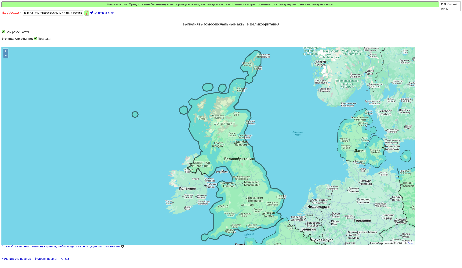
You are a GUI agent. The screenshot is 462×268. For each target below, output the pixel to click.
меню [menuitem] (444, 8)
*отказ (65, 258)
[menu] (450, 6)
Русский (451, 4)
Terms (410, 243)
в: (21, 12)
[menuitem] (450, 4)
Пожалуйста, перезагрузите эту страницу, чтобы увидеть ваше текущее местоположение (60, 246)
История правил (46, 258)
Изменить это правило (16, 258)
